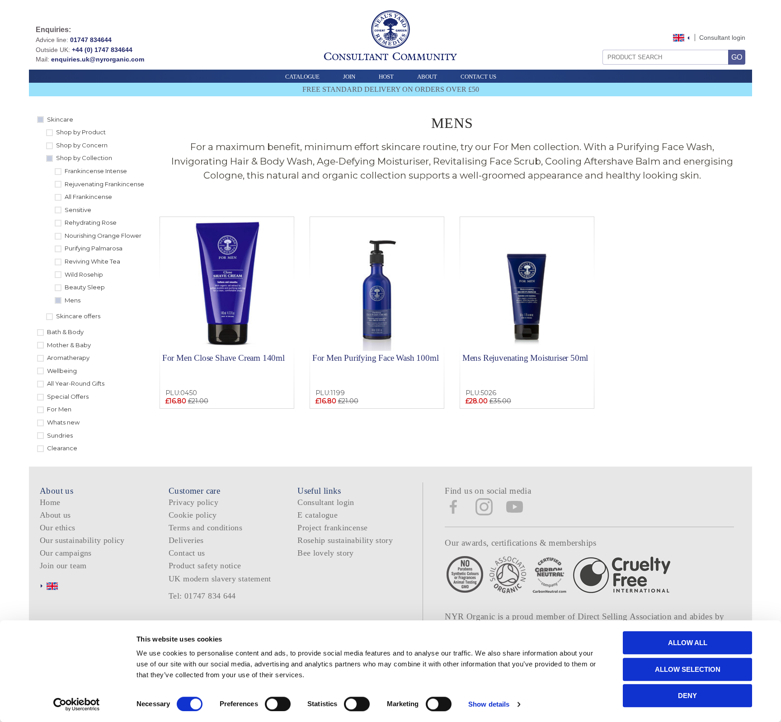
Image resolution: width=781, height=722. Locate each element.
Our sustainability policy (82, 540)
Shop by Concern (82, 145)
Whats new (63, 422)
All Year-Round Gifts (75, 383)
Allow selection (687, 669)
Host (386, 76)
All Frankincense (88, 196)
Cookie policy (193, 514)
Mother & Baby (69, 345)
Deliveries (186, 540)
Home (50, 502)
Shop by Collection (84, 157)
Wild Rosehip (84, 274)
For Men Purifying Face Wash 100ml (375, 358)
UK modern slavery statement (220, 578)
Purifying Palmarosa (93, 248)
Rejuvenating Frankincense (104, 184)
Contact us (187, 552)
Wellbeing (62, 370)
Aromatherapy (68, 357)
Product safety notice (205, 565)
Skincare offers (78, 316)
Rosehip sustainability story (345, 540)
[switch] (278, 704)
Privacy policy (193, 502)
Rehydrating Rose (91, 222)
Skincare (60, 119)
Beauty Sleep (85, 287)
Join (349, 76)
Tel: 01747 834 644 (202, 595)
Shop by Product (81, 132)
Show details (488, 704)
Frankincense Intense (96, 171)
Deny (687, 695)
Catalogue (302, 76)
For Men (59, 409)
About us (55, 514)
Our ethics (57, 527)
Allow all (687, 642)
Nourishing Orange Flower (103, 235)
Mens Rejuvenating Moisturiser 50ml (525, 358)
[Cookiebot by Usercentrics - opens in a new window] (76, 704)
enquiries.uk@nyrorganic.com (97, 59)
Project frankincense (332, 527)
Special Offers (68, 396)
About (427, 76)
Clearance (62, 448)
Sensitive (78, 209)
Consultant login (722, 37)
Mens (72, 300)
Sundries (60, 435)
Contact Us (478, 76)
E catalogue (317, 514)
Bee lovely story (325, 552)
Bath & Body (65, 331)
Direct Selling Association (626, 616)
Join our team (63, 565)
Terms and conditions (205, 527)
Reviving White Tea (92, 261)
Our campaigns (66, 552)
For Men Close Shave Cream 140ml (223, 358)
